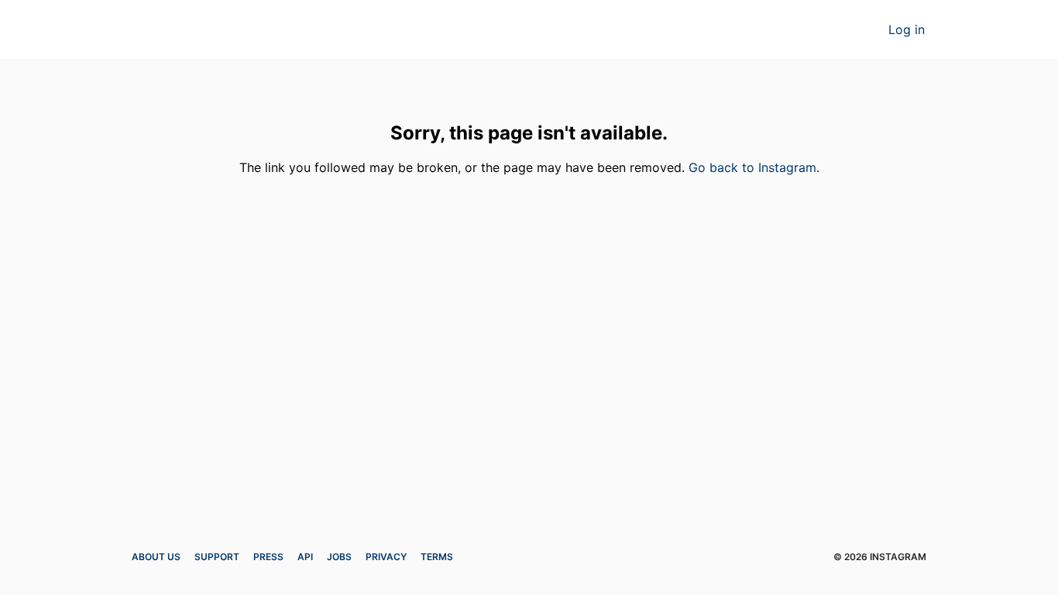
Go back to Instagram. (754, 167)
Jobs (339, 556)
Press (268, 556)
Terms (437, 556)
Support (216, 556)
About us (156, 556)
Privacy (386, 556)
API (305, 556)
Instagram (200, 30)
